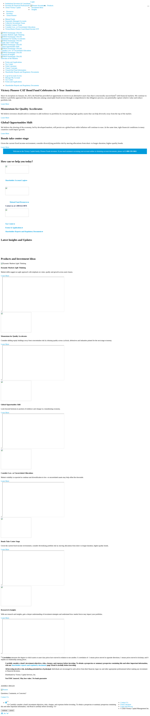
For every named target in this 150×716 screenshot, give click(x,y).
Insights (34, 9)
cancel (11, 710)
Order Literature (10, 66)
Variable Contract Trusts (13, 25)
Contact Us (5, 697)
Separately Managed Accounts (15, 21)
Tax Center (9, 64)
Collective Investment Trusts (15, 23)
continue (4, 710)
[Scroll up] (5, 714)
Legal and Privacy (126, 706)
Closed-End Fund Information (15, 70)
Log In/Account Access (13, 76)
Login (32, 2)
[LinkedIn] (6, 702)
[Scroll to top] (2, 714)
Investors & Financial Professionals (17, 5)
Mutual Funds (10, 19)
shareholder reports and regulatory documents (29, 665)
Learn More (5, 104)
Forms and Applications (13, 62)
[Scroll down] (7, 714)
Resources (10, 11)
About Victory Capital (13, 7)
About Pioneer (11, 15)
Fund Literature (125, 704)
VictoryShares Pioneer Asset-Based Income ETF (22, 29)
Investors (9, 13)
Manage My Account (12, 78)
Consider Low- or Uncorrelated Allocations (20, 27)
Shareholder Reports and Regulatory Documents (22, 72)
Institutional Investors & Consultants (17, 3)
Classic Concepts (11, 68)
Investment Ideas (37, 7)
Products (50, 5)
